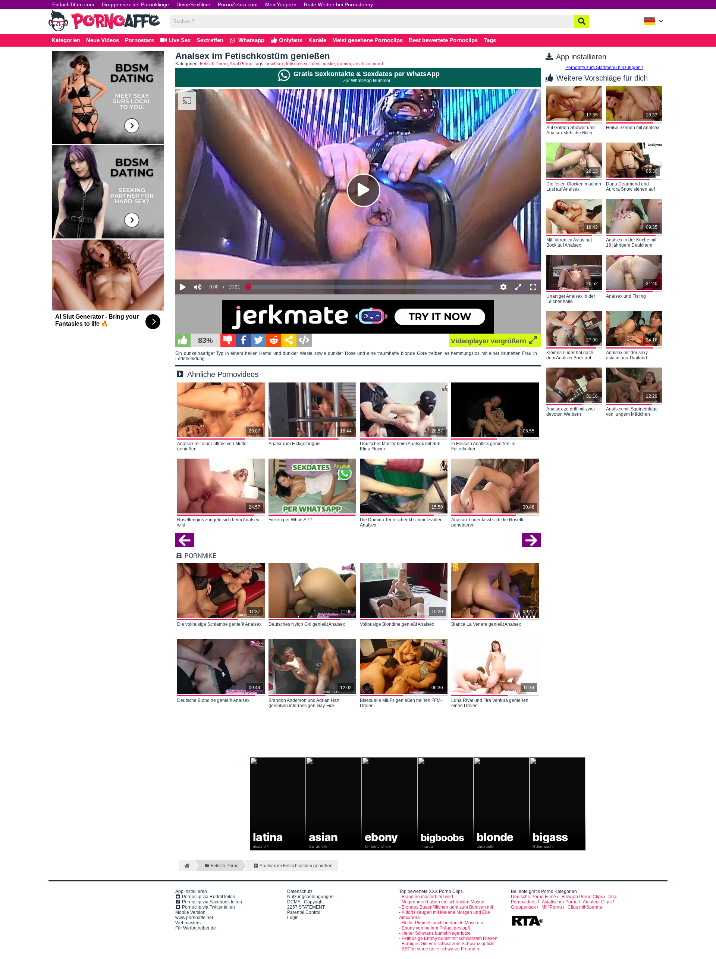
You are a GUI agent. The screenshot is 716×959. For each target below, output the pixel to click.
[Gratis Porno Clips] (104, 30)
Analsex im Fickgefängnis (294, 443)
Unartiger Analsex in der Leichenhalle (570, 299)
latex (314, 63)
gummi (344, 63)
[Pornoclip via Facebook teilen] (243, 340)
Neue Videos (102, 40)
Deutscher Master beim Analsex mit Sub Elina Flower (400, 446)
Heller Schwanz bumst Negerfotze (436, 933)
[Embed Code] (304, 340)
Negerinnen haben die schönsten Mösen (443, 902)
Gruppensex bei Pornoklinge (135, 4)
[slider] (210, 264)
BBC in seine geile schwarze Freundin (440, 949)
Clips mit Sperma (585, 907)
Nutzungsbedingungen (310, 896)
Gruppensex (523, 907)
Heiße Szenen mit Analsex (632, 127)
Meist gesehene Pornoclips (367, 40)
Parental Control (303, 912)
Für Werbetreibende (195, 928)
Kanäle (317, 40)
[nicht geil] (228, 340)
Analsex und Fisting (626, 296)
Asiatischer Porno (560, 902)
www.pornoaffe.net (194, 917)
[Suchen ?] (581, 21)
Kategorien (65, 40)
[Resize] (518, 286)
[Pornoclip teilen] (288, 340)
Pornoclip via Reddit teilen (208, 896)
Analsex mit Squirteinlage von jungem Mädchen (632, 411)
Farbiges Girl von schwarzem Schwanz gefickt (448, 943)
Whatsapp (250, 40)
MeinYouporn (280, 4)
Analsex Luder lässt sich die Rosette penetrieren (488, 522)
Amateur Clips (597, 902)
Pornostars (139, 40)
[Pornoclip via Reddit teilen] (273, 340)
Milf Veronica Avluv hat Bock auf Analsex (569, 242)
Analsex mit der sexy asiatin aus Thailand (627, 355)
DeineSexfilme (193, 4)
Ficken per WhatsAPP (290, 519)
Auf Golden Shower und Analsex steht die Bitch (570, 130)
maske (328, 63)
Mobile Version (190, 912)
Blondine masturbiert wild (427, 896)
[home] (186, 865)
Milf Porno (551, 907)
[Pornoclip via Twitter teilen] (258, 340)
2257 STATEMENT (306, 907)
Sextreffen (210, 40)
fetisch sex (296, 63)
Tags (490, 40)
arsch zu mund (368, 63)
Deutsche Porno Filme (533, 896)
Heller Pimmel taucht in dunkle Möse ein (442, 922)
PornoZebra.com (238, 4)
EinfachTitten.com (73, 4)
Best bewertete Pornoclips (443, 40)
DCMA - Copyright (305, 902)
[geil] (183, 340)
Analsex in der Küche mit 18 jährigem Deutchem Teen (631, 243)
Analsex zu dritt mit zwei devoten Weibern (570, 411)
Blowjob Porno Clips (582, 896)
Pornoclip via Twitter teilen (208, 907)
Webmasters (188, 922)
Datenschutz (300, 891)
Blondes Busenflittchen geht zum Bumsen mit (447, 907)
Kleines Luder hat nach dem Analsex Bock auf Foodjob (569, 355)
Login (293, 917)
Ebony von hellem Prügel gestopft (436, 928)
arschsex (275, 63)
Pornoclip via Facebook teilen (211, 902)
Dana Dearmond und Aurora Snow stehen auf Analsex (630, 187)
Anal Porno (241, 63)
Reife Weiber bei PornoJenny (338, 4)
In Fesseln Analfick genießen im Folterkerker (483, 446)
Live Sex (179, 40)
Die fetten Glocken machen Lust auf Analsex (573, 186)
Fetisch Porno (214, 63)
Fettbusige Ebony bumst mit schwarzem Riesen (449, 938)
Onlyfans (289, 40)
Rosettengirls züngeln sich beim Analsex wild (218, 522)
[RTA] (527, 925)
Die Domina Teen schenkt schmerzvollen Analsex (401, 522)
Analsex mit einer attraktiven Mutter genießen (212, 446)
